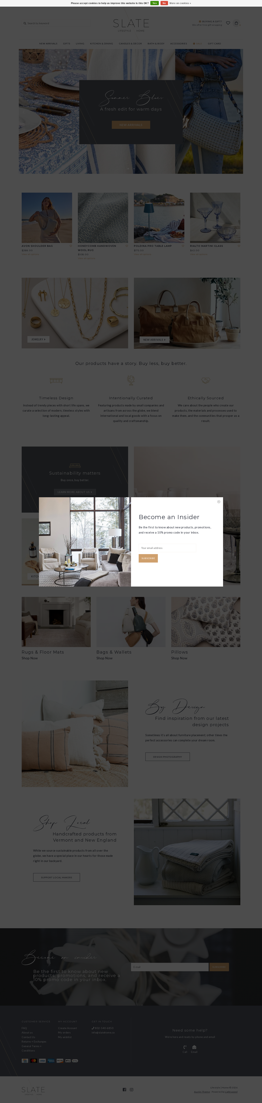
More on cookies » (180, 3)
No (164, 3)
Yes (154, 3)
